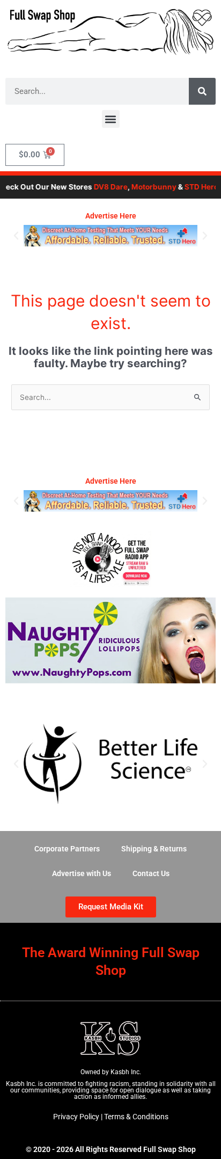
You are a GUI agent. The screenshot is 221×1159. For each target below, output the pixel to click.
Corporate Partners (67, 848)
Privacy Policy (76, 1116)
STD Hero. (197, 187)
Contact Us (151, 873)
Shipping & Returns (154, 848)
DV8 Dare (105, 187)
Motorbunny (148, 187)
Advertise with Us (81, 873)
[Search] (202, 91)
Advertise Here (110, 216)
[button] (111, 119)
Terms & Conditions (136, 1116)
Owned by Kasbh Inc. (110, 1072)
